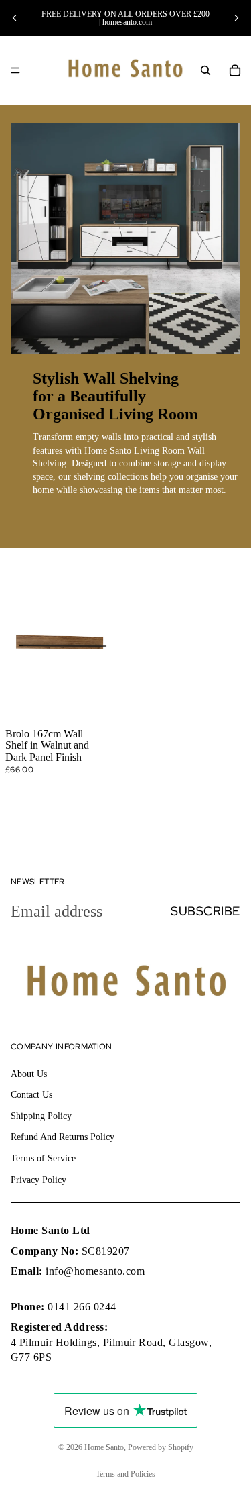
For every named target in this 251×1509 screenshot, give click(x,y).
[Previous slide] (14, 18)
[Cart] (235, 70)
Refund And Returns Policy (62, 1137)
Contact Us (31, 1095)
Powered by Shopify (160, 1447)
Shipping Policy (41, 1116)
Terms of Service (43, 1158)
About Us (29, 1074)
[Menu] (15, 70)
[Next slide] (236, 18)
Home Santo (104, 1447)
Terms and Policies (125, 1474)
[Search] (205, 70)
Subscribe (205, 911)
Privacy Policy (38, 1179)
